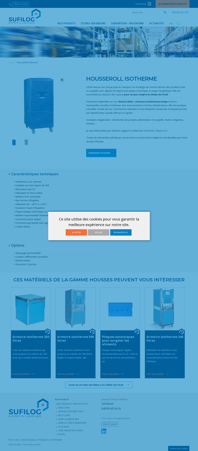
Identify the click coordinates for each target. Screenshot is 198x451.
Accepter (76, 232)
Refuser (98, 232)
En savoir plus (121, 232)
